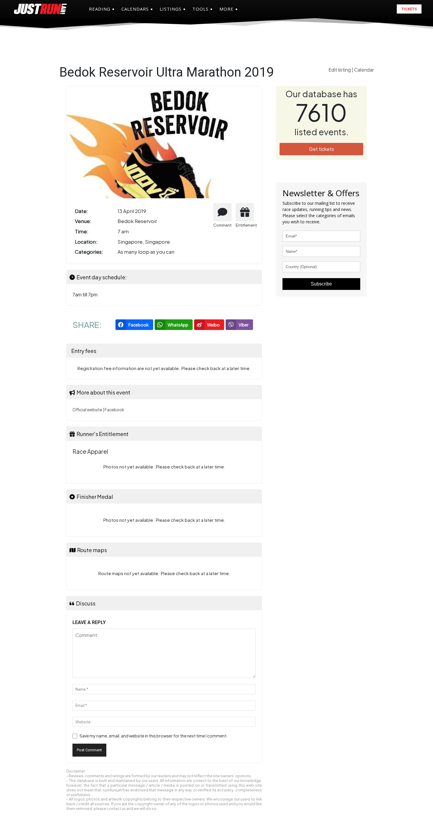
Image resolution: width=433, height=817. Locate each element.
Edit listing (340, 70)
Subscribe (321, 283)
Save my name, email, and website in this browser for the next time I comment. (154, 735)
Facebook (114, 409)
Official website (87, 409)
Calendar (364, 70)
